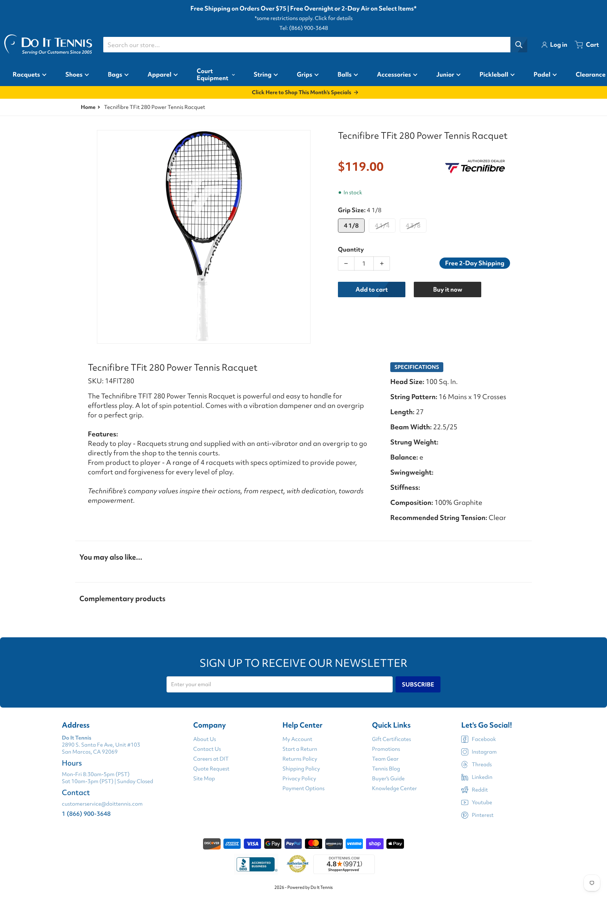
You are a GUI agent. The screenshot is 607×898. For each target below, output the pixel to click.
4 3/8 (413, 225)
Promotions (386, 749)
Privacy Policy (299, 778)
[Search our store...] (518, 44)
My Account (297, 739)
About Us (204, 739)
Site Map (204, 778)
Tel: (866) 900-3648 (303, 28)
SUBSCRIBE (418, 684)
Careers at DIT (211, 758)
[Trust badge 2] (298, 864)
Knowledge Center (394, 788)
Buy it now (447, 289)
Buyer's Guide (388, 778)
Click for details (334, 18)
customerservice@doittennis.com (102, 803)
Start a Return (299, 749)
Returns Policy (299, 758)
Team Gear (385, 758)
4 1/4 (382, 225)
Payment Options (303, 788)
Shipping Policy (301, 768)
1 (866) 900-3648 (86, 813)
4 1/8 (351, 225)
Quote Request (211, 768)
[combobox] (315, 44)
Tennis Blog (386, 768)
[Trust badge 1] (256, 864)
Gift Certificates (391, 739)
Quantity (351, 249)
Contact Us (207, 749)
